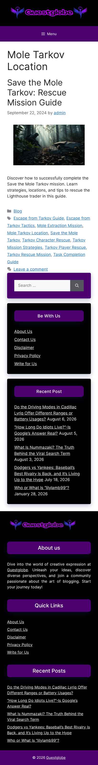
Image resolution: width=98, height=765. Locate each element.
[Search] (77, 285)
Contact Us (25, 339)
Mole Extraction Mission (59, 225)
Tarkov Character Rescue (46, 240)
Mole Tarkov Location (27, 233)
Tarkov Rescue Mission (29, 254)
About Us (23, 331)
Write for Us (25, 363)
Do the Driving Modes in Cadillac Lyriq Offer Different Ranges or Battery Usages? (45, 413)
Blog (18, 211)
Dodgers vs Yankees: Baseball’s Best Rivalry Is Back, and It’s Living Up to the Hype (47, 473)
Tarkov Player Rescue (65, 247)
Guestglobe (17, 569)
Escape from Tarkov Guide (39, 218)
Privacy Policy (27, 355)
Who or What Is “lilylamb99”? (41, 487)
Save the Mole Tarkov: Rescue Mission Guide (36, 92)
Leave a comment (31, 269)
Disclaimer (24, 347)
